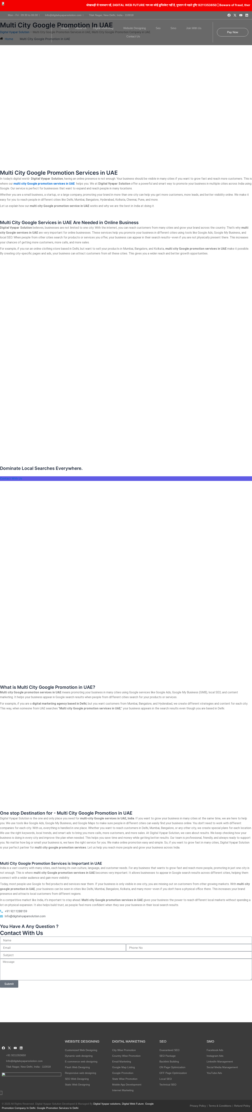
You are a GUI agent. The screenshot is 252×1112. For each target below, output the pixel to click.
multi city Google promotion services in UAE (44, 183)
